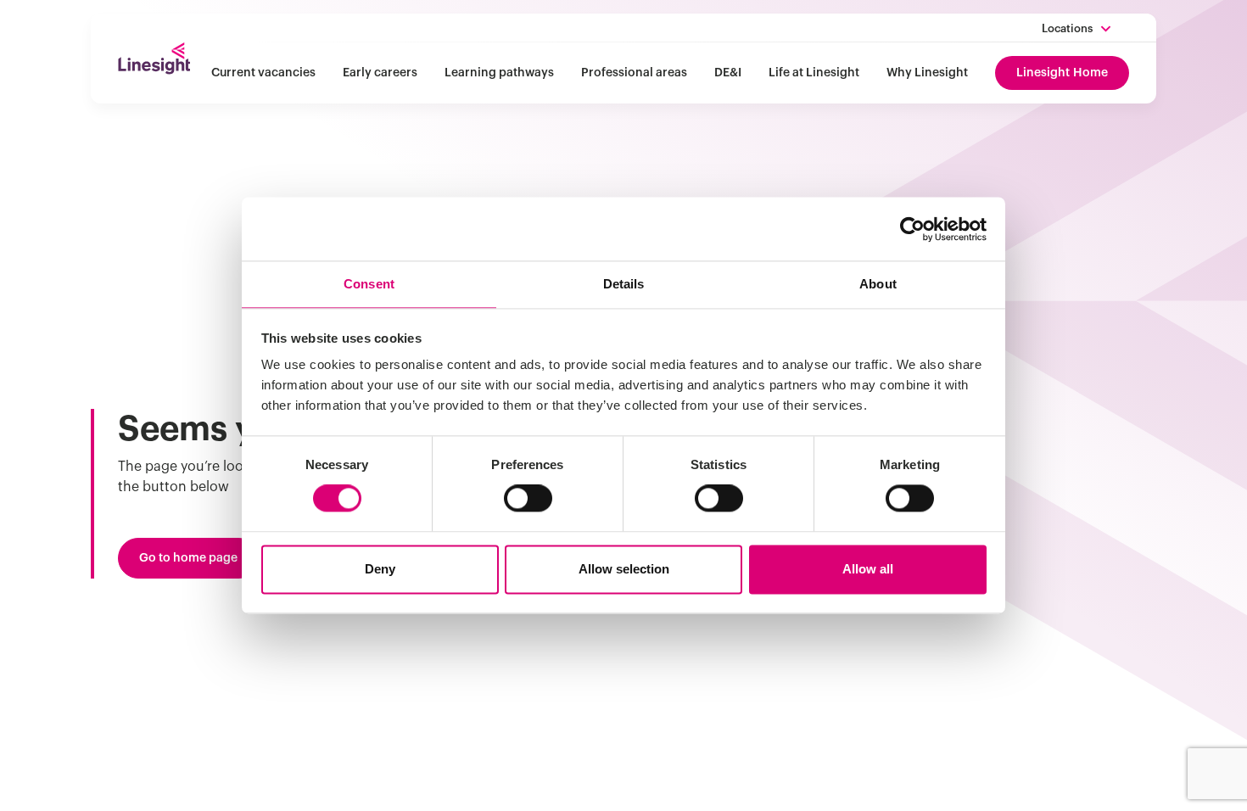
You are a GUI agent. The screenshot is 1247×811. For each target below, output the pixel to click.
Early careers (380, 73)
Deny (380, 569)
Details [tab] (624, 284)
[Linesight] (154, 58)
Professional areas (634, 73)
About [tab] (878, 284)
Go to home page (188, 558)
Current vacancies (263, 73)
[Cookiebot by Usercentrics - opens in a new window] (912, 229)
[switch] (528, 498)
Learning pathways (499, 73)
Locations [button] (1067, 28)
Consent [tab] (369, 284)
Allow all (867, 569)
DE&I (727, 73)
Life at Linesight (814, 73)
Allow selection (624, 569)
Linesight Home (1062, 73)
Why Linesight (927, 73)
